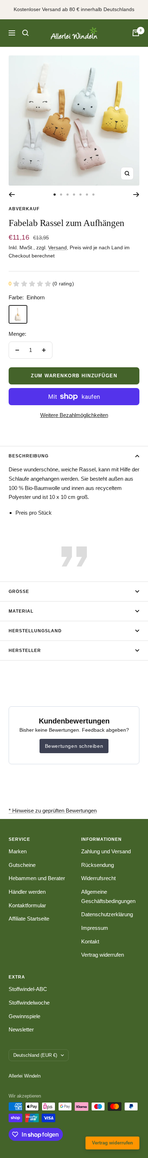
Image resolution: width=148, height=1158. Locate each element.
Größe (19, 591)
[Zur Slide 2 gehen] (61, 194)
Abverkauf (24, 208)
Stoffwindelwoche (29, 1003)
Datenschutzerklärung (107, 914)
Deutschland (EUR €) (35, 1055)
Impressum (94, 928)
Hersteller (25, 650)
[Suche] (25, 33)
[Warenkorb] (135, 33)
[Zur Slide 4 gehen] (74, 194)
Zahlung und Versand (106, 851)
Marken (18, 851)
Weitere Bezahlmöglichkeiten (74, 415)
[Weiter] (136, 194)
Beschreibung (28, 455)
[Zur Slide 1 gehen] (55, 194)
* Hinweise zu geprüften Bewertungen (53, 811)
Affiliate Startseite (29, 919)
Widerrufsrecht (98, 878)
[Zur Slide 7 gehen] (93, 194)
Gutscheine (22, 865)
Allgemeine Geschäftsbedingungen (108, 896)
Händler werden (27, 892)
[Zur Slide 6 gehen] (87, 194)
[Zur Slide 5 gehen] (80, 194)
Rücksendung (97, 865)
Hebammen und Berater (37, 878)
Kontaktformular (27, 905)
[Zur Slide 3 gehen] (67, 194)
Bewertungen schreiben (74, 746)
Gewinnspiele (24, 1016)
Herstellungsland (35, 630)
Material (21, 611)
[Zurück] (12, 194)
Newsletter (21, 1029)
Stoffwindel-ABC (28, 989)
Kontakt (90, 941)
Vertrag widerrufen (102, 955)
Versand (57, 247)
